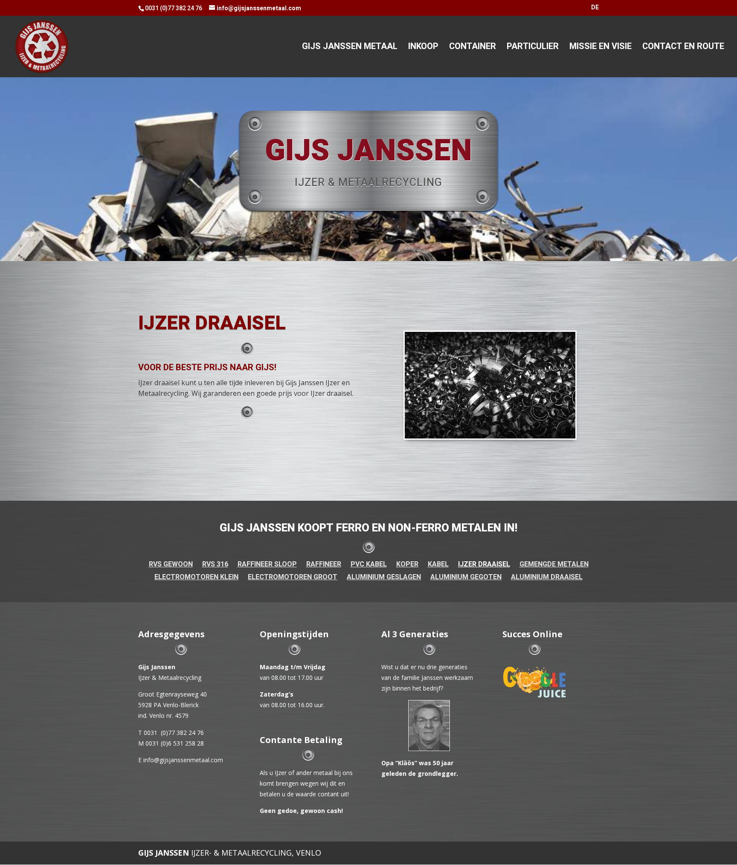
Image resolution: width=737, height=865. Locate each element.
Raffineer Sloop (267, 565)
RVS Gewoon (171, 565)
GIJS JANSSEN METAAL (350, 48)
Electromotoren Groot (292, 578)
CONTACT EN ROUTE (683, 48)
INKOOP (423, 48)
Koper (407, 565)
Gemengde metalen (554, 565)
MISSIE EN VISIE (600, 48)
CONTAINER (472, 48)
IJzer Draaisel (484, 565)
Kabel (438, 565)
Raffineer (323, 565)
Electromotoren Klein (196, 578)
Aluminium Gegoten (466, 578)
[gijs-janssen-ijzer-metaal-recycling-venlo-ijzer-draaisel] (490, 385)
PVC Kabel (369, 565)
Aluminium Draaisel (547, 578)
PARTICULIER (533, 48)
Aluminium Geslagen (384, 578)
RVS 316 (215, 565)
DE (595, 8)
